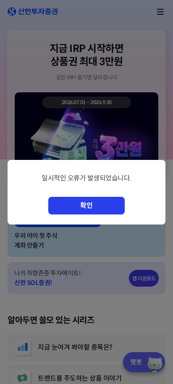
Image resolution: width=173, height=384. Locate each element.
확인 (86, 205)
